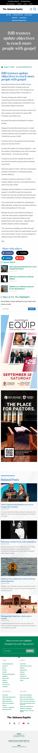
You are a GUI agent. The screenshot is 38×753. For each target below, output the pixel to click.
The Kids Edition (18, 15)
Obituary (4, 705)
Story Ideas (5, 695)
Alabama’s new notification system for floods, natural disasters (21, 287)
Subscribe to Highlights (26, 708)
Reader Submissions (7, 701)
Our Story (4, 670)
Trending (14, 17)
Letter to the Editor (6, 699)
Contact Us (5, 666)
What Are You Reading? (8, 703)
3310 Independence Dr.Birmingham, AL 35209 (19, 736)
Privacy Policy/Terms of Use (16, 741)
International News (25, 67)
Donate (4, 668)
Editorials (22, 668)
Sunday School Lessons (26, 666)
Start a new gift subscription (27, 699)
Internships (5, 682)
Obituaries (22, 674)
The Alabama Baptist (13, 1)
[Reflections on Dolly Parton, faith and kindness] (4, 278)
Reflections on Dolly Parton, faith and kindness (21, 278)
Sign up (31, 309)
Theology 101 (23, 676)
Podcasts (22, 672)
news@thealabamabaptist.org (19, 746)
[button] (34, 9)
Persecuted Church (24, 678)
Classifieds (22, 17)
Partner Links (5, 678)
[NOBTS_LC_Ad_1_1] (19, 426)
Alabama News (23, 670)
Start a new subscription (26, 695)
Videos (21, 680)
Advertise (4, 680)
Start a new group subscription (27, 701)
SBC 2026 (8, 15)
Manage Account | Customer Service (27, 711)
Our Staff (4, 672)
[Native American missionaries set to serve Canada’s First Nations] (4, 268)
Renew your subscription (26, 697)
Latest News (28, 15)
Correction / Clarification (8, 707)
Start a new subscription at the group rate (27, 704)
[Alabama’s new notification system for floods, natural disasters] (4, 288)
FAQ (28, 741)
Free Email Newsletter (19, 20)
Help (25, 741)
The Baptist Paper (25, 1)
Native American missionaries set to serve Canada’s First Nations (23, 268)
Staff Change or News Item (8, 697)
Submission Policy (6, 709)
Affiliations (5, 676)
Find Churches (6, 684)
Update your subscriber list (26, 706)
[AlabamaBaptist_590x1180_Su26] (19, 352)
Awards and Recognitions (8, 674)
